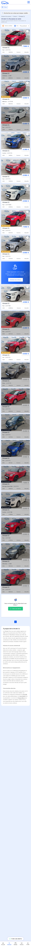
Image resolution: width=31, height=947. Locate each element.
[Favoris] (27, 31)
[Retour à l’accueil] (5, 2)
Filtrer (5, 7)
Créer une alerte (16, 938)
